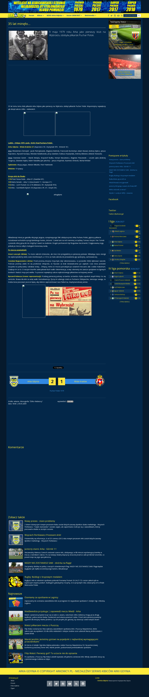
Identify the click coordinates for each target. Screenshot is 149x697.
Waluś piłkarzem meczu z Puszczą (41, 625)
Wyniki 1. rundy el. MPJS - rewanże (121, 193)
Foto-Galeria (15, 686)
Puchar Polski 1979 (57, 391)
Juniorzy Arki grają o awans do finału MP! (123, 186)
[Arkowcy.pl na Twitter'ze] (111, 15)
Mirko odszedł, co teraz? (117, 190)
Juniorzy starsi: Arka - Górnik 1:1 (40, 549)
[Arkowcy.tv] (118, 15)
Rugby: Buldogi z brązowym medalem (43, 576)
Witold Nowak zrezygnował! (118, 183)
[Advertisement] (57, 84)
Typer (13, 688)
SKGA (12, 681)
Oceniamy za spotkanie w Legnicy (41, 597)
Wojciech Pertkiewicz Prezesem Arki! (43, 535)
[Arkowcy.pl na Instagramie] (115, 15)
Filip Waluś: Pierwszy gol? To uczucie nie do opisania (51, 653)
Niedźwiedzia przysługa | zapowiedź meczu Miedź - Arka (53, 611)
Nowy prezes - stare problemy (40, 521)
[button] (139, 15)
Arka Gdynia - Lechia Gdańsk (124, 73)
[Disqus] (57, 481)
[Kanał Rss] (121, 15)
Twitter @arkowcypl (116, 214)
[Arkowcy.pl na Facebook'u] (108, 15)
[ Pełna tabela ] (125, 263)
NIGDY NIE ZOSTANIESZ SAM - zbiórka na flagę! (48, 562)
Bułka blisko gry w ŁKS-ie (117, 179)
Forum (31, 15)
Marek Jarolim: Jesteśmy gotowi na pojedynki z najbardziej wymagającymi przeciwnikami (61, 640)
